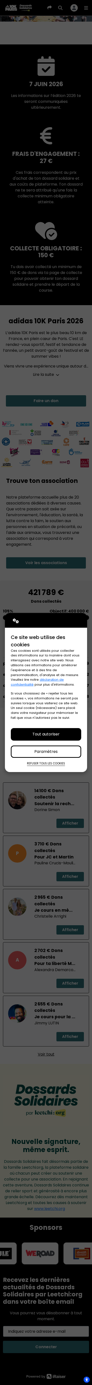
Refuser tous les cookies (46, 763)
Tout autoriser (46, 734)
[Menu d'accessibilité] (87, 1380)
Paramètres (46, 751)
